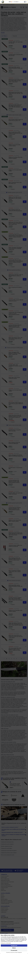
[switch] (25, 2)
